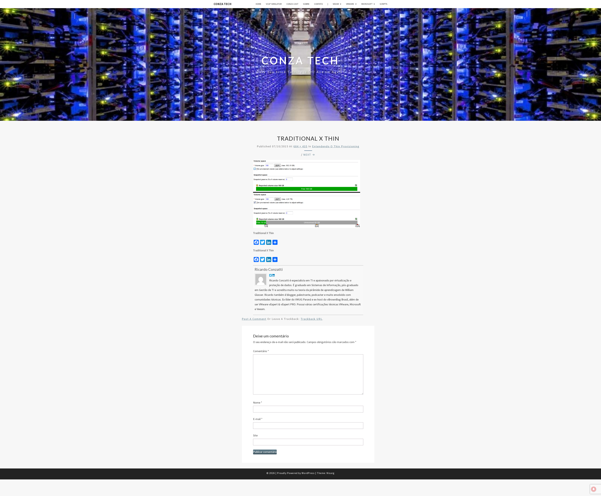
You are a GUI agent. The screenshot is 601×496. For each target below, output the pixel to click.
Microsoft (366, 4)
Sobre (306, 4)
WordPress (308, 473)
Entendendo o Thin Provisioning (335, 146)
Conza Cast (292, 4)
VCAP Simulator (274, 4)
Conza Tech (222, 4)
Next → (309, 154)
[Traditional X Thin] (306, 195)
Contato (318, 4)
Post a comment (254, 319)
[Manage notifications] (593, 489)
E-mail (257, 419)
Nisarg (330, 473)
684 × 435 (300, 146)
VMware (350, 4)
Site (255, 435)
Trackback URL (311, 319)
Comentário (261, 351)
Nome (257, 402)
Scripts (383, 4)
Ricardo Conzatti (269, 269)
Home (258, 4)
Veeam (336, 4)
